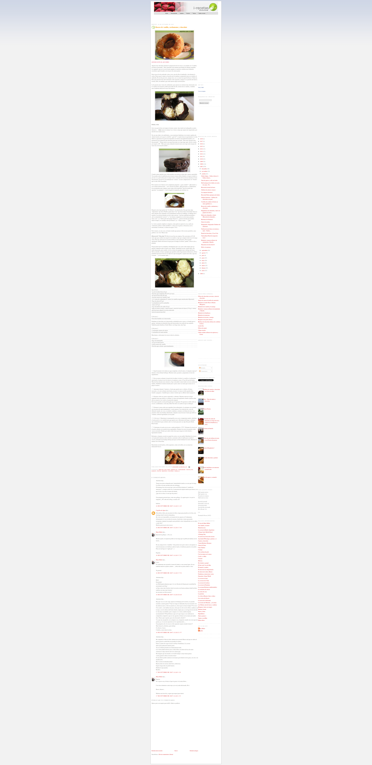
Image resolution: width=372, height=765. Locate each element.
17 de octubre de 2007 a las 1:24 (168, 672)
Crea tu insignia (201, 91)
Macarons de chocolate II (207, 244)
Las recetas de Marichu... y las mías (207, 602)
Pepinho (201, 631)
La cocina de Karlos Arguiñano (206, 530)
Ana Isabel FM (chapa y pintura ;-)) (207, 539)
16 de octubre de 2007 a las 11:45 (169, 506)
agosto (203, 253)
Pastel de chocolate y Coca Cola (209, 233)
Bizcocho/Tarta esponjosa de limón (210, 195)
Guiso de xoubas (205, 222)
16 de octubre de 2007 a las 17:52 (169, 555)
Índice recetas (202, 13)
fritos (159, 471)
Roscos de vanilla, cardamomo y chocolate (171, 27)
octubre (204, 174)
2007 (201, 166)
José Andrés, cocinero (203, 525)
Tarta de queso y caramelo (210, 477)
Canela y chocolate (203, 541)
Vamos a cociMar (202, 618)
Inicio (176, 751)
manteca (164, 471)
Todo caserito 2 (202, 616)
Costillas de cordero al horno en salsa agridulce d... (209, 203)
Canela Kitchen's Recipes (204, 543)
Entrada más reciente (157, 751)
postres (171, 471)
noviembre (205, 171)
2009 (201, 161)
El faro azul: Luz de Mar (204, 565)
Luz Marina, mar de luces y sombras (207, 605)
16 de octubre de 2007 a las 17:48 (169, 527)
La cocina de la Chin (203, 580)
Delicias (200, 561)
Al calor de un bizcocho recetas (206, 536)
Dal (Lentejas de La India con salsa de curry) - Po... (210, 184)
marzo (203, 265)
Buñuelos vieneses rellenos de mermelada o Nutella (209, 241)
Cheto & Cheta (202, 545)
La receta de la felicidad (204, 600)
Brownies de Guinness (207, 219)
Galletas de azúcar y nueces (208, 190)
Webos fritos (201, 620)
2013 (201, 151)
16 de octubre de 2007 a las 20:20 (169, 595)
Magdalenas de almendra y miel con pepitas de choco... (210, 211)
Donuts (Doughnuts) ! (208, 448)
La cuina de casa (202, 592)
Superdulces (201, 614)
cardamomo (181, 469)
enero (203, 270)
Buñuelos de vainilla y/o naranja (206, 306)
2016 (201, 144)
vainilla (177, 471)
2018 (201, 139)
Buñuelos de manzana (204, 315)
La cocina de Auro (203, 578)
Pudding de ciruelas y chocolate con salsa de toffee (211, 390)
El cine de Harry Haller (204, 523)
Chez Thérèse (201, 547)
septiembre (205, 250)
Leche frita (201, 326)
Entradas (202, 368)
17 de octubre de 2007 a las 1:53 (168, 696)
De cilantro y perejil (203, 563)
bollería (167, 469)
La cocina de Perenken (204, 585)
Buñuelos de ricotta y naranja (206, 317)
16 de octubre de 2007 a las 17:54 (169, 573)
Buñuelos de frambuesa (204, 313)
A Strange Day (202, 534)
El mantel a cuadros (203, 567)
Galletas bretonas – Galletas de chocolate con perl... (209, 198)
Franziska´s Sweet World (204, 576)
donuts (154, 471)
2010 (201, 159)
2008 (201, 164)
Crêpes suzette (202, 330)
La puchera (201, 594)
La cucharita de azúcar (204, 589)
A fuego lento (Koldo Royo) (205, 532)
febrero (204, 268)
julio (203, 255)
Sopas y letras (201, 611)
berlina (161, 469)
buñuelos (174, 469)
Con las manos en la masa (204, 554)
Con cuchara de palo (203, 552)
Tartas (194, 13)
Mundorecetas (202, 528)
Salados (182, 13)
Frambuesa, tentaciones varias (206, 574)
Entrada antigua (194, 751)
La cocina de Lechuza (204, 583)
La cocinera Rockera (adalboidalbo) (207, 587)
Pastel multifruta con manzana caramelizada (211, 468)
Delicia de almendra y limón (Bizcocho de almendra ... (208, 216)
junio (203, 258)
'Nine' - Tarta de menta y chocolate (209, 400)
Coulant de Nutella (208, 428)
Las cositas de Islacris (203, 598)
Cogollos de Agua (160, 510)
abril (203, 263)
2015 (201, 146)
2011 (201, 156)
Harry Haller (159, 532)
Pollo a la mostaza (206, 247)
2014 (201, 149)
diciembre (204, 169)
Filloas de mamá (202, 328)
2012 (201, 154)
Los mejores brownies (207, 192)
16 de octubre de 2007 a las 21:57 (169, 632)
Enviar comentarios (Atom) (166, 754)
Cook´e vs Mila (202, 556)
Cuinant (200, 558)
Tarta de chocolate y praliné (210, 458)
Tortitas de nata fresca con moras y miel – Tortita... (210, 230)
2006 (201, 273)
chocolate (189, 469)
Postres (188, 13)
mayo (203, 260)
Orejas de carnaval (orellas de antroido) (208, 300)
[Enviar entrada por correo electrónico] (188, 466)
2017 (201, 141)
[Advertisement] (174, 19)
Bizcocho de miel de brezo (208, 187)
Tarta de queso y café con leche (209, 180)
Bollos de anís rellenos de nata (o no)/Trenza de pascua (211, 439)
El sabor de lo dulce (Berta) (205, 572)
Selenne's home (202, 609)
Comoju (200, 550)
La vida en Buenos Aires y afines (206, 596)
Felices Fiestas (207, 409)
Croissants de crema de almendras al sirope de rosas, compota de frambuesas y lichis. (211, 421)
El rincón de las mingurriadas (205, 569)
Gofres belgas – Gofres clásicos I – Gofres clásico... (210, 177)
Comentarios (203, 371)
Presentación (174, 13)
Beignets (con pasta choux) (205, 319)
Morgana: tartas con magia (205, 607)
